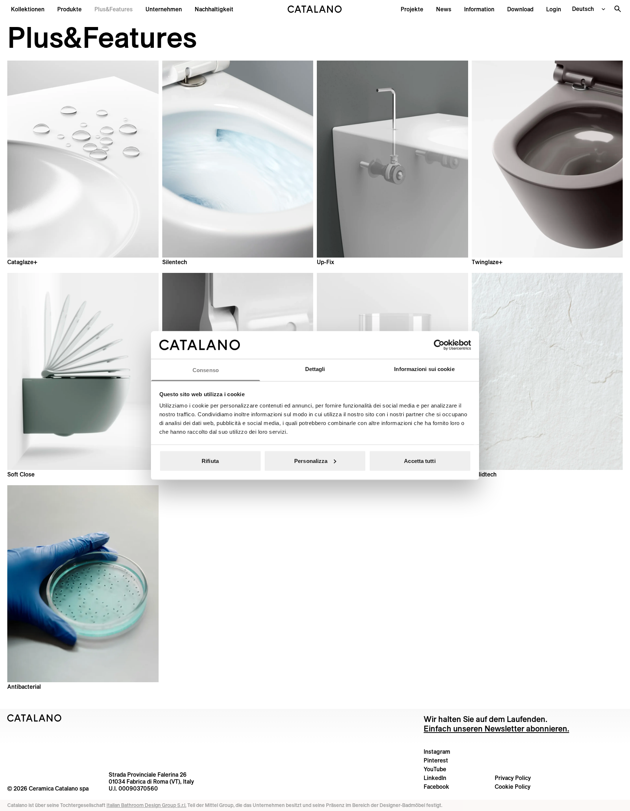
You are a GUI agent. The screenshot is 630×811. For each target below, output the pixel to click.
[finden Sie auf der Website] (617, 8)
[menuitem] (114, 9)
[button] (27, 9)
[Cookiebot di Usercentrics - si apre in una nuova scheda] (439, 344)
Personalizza (310, 460)
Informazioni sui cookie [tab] (424, 369)
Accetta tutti (419, 460)
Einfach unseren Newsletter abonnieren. (496, 728)
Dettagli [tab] (315, 369)
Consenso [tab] (205, 370)
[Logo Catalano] (34, 718)
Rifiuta (210, 460)
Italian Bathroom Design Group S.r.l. (146, 805)
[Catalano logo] (314, 9)
